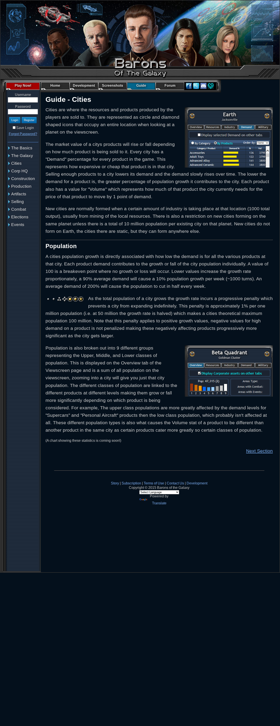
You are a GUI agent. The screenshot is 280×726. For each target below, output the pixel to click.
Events (17, 224)
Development (197, 483)
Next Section (259, 451)
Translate (159, 503)
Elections (19, 217)
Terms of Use (154, 483)
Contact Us (175, 483)
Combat (18, 209)
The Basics (21, 148)
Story (115, 483)
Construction (23, 178)
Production (21, 186)
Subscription (131, 483)
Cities (16, 163)
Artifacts (18, 194)
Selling (17, 201)
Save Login (25, 128)
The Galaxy (22, 155)
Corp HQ (19, 171)
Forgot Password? (23, 134)
